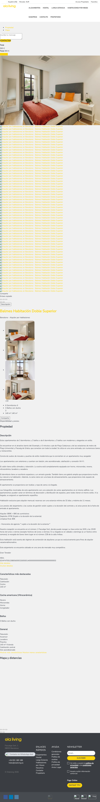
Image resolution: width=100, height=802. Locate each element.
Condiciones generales (56, 752)
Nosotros (33, 17)
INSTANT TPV (74, 785)
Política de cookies (56, 758)
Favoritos (94, 2)
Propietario (56, 17)
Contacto (44, 17)
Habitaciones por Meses (78, 8)
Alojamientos (34, 8)
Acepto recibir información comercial (80, 772)
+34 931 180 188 (16, 760)
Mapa (7, 30)
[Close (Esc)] (1, 299)
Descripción (5, 304)
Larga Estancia (58, 8)
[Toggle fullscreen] (4, 299)
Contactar (5, 40)
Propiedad (9, 27)
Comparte (5, 418)
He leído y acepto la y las (82, 765)
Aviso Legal (56, 767)
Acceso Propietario (82, 2)
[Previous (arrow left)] (1, 732)
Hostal (46, 8)
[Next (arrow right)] (4, 732)
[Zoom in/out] (6, 299)
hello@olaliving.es (16, 763)
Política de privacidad (56, 763)
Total (2, 45)
